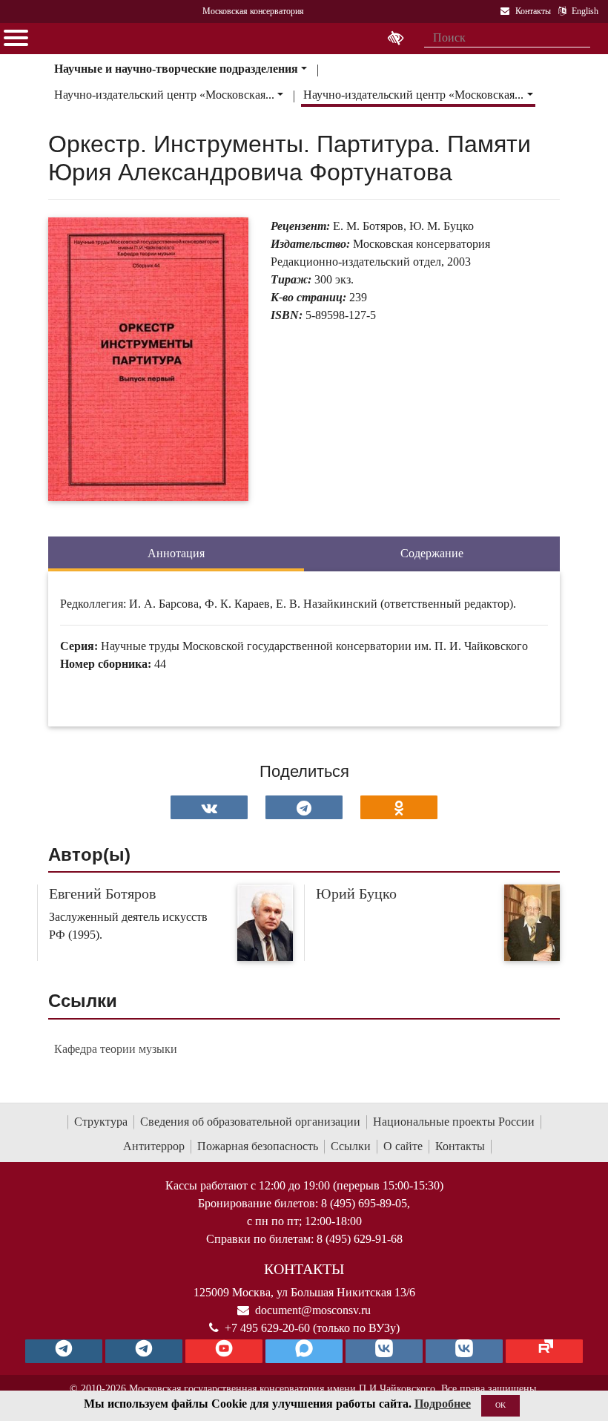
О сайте (403, 1146)
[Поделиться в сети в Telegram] (304, 807)
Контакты (460, 1146)
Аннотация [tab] (176, 553)
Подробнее (442, 1403)
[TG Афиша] (143, 1351)
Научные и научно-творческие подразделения (176, 68)
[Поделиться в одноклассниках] (398, 807)
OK (500, 1405)
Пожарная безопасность (257, 1146)
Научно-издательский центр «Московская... (164, 94)
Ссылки (351, 1146)
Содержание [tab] (431, 553)
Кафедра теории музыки (115, 1049)
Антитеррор (154, 1146)
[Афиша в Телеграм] (544, 1351)
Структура (101, 1121)
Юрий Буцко (356, 893)
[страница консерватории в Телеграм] (63, 1351)
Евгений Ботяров (102, 893)
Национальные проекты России (454, 1121)
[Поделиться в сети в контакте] (209, 807)
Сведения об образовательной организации (250, 1121)
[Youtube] (223, 1351)
